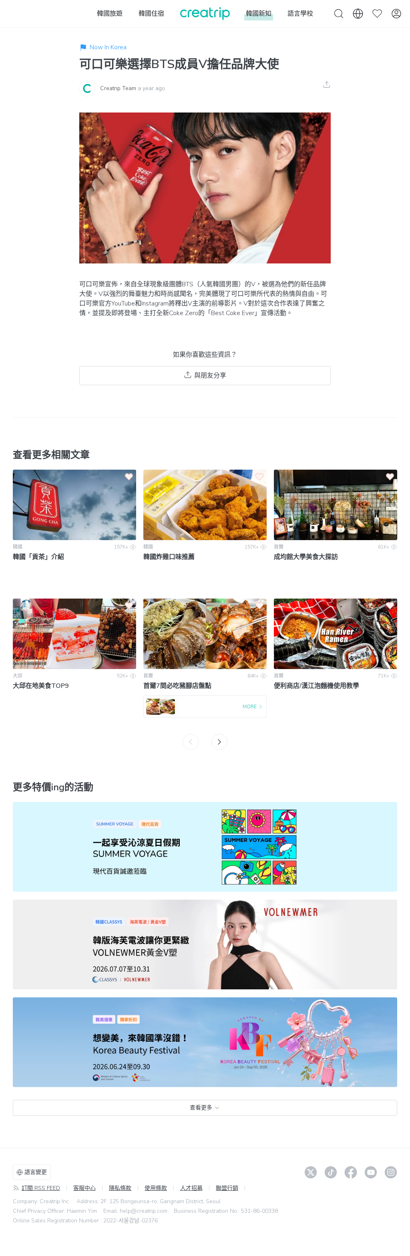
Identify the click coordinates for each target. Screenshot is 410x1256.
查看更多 (201, 1107)
